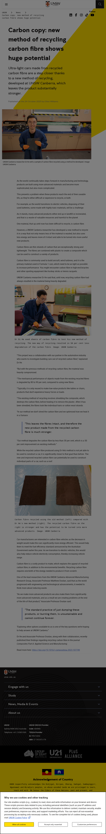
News (18, 12)
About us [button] (14, 712)
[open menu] (6, 4)
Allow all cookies (19, 824)
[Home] (53, 4)
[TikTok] (86, 15)
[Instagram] (81, 15)
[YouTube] (92, 15)
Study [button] (12, 695)
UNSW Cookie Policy (20, 817)
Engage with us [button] (18, 686)
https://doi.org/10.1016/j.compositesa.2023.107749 (56, 650)
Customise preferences (87, 824)
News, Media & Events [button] (23, 704)
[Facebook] (76, 15)
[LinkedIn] (71, 15)
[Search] (100, 4)
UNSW (4, 12)
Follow (92, 12)
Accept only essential (53, 824)
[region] (53, 813)
